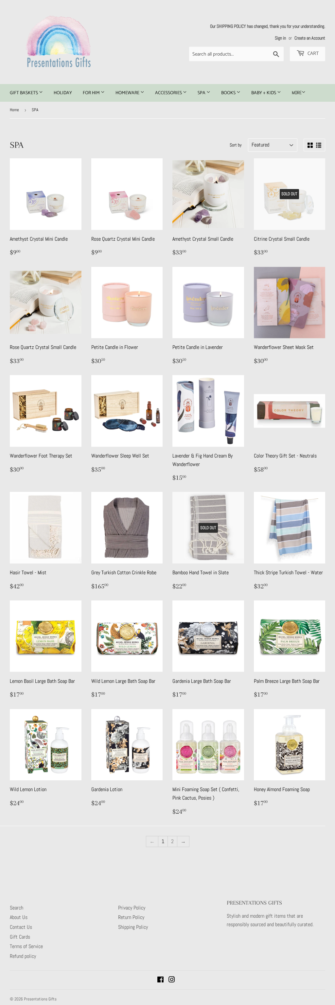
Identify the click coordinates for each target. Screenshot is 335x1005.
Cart (312, 53)
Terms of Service (26, 946)
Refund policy (23, 956)
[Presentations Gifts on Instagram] (171, 980)
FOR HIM (92, 93)
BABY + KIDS (264, 93)
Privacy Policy (131, 907)
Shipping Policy (133, 927)
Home (14, 110)
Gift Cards (20, 936)
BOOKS (229, 93)
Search (16, 907)
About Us (18, 917)
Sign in (280, 38)
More (297, 92)
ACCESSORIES (169, 93)
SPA (202, 93)
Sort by (236, 145)
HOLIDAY (63, 93)
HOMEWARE (127, 93)
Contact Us (21, 927)
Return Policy (131, 917)
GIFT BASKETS (24, 93)
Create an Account (309, 38)
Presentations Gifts (40, 999)
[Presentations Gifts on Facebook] (160, 980)
